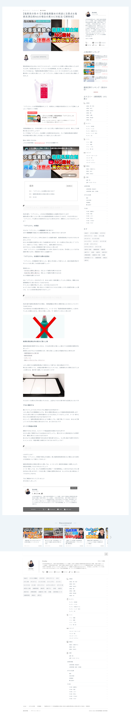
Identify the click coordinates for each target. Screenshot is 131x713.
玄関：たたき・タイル (91, 182)
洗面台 (88, 166)
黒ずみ (86, 260)
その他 (86, 208)
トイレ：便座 (89, 144)
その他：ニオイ (89, 216)
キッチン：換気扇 (90, 126)
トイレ (88, 139)
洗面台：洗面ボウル (90, 169)
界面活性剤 (87, 255)
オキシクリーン (88, 235)
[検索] (106, 554)
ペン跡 (86, 244)
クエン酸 (102, 235)
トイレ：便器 (89, 142)
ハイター (96, 241)
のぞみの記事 (87, 195)
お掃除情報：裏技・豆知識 (92, 191)
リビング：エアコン (90, 162)
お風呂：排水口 (89, 110)
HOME (24, 706)
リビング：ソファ (90, 160)
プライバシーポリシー (36, 710)
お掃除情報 (87, 186)
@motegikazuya (40, 142)
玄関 (87, 177)
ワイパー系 (98, 246)
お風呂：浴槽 (89, 115)
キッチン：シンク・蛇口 (91, 133)
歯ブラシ (87, 252)
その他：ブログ (89, 223)
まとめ (35, 197)
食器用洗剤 (98, 257)
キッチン (88, 123)
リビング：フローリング (91, 155)
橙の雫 (103, 249)
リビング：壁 (89, 157)
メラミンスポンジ (89, 246)
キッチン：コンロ (90, 128)
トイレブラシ (88, 241)
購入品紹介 (88, 204)
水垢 (93, 252)
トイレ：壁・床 (89, 149)
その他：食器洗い (90, 211)
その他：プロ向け (90, 220)
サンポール (87, 238)
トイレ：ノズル (89, 146)
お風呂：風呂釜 (89, 117)
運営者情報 (25, 710)
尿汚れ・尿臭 (88, 249)
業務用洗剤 (96, 249)
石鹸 (104, 255)
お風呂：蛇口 (89, 108)
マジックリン (94, 244)
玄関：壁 (88, 180)
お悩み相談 (88, 200)
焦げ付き (105, 252)
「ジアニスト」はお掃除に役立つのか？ (44, 191)
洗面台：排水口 (89, 173)
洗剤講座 (44, 10)
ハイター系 (103, 241)
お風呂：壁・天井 (90, 106)
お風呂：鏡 (88, 113)
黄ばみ (105, 257)
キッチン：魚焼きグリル (91, 131)
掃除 (87, 198)
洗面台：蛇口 (89, 171)
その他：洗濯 (89, 213)
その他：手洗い (89, 218)
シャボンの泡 (96, 238)
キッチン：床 (89, 135)
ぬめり (86, 233)
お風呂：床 (88, 119)
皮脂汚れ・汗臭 (96, 255)
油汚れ (98, 252)
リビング (88, 152)
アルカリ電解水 (94, 233)
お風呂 (88, 103)
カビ (96, 235)
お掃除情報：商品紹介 (91, 189)
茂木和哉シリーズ (89, 257)
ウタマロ (103, 233)
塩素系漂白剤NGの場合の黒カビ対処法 (44, 194)
